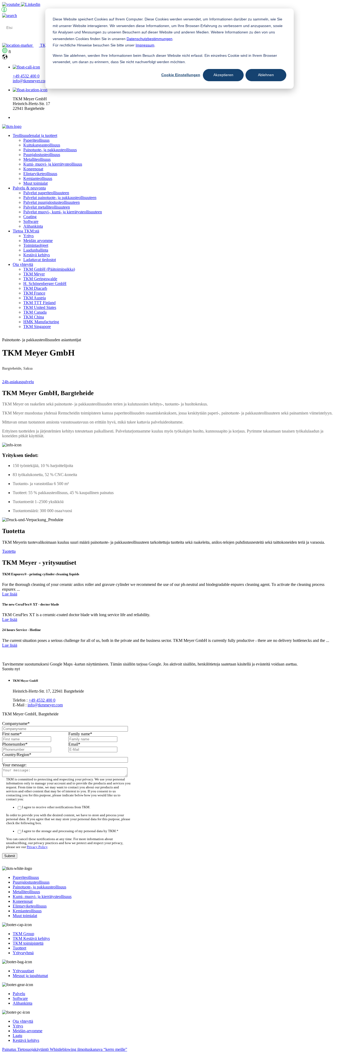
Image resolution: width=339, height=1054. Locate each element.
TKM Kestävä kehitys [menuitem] (31, 938)
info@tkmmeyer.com (30, 81)
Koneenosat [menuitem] (33, 169)
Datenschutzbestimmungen (149, 39)
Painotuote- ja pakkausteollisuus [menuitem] (50, 150)
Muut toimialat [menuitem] (35, 183)
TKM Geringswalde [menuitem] (40, 279)
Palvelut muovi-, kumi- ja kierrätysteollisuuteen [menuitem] (62, 212)
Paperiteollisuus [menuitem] (36, 140)
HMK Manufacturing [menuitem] (41, 321)
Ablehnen (266, 75)
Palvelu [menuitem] (19, 993)
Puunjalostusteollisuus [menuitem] (41, 154)
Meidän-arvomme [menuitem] (27, 1031)
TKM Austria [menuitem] (34, 298)
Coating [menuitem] (30, 216)
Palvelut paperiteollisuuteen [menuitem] (46, 193)
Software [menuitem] (30, 221)
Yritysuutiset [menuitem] (23, 971)
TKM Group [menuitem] (23, 933)
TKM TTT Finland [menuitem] (39, 302)
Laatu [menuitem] (17, 1035)
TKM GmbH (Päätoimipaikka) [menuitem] (49, 269)
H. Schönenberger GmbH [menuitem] (44, 283)
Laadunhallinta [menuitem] (35, 250)
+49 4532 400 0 (26, 76)
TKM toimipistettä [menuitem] (28, 943)
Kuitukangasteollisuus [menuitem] (41, 145)
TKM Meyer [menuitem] (34, 274)
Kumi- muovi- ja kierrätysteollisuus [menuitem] (52, 164)
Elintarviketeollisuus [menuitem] (40, 173)
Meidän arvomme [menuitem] (38, 240)
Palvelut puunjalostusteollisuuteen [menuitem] (51, 202)
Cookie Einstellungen (180, 75)
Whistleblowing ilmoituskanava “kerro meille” (88, 1049)
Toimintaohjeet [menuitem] (35, 245)
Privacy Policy (37, 847)
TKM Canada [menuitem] (35, 312)
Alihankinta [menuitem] (33, 226)
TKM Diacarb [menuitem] (35, 288)
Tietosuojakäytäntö (33, 1049)
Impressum (145, 45)
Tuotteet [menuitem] (19, 948)
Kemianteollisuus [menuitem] (37, 178)
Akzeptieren (223, 75)
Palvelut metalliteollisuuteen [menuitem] (46, 207)
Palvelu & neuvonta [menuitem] (29, 188)
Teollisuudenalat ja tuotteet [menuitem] (35, 135)
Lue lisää (9, 594)
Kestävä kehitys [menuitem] (36, 255)
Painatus (9, 1049)
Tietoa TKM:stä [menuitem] (26, 231)
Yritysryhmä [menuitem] (23, 953)
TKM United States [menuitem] (39, 307)
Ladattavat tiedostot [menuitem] (39, 259)
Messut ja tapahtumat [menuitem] (30, 975)
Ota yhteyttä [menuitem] (23, 264)
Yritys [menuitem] (28, 236)
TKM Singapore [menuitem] (37, 326)
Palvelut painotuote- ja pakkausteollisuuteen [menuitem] (59, 197)
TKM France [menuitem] (34, 293)
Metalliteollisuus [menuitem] (37, 159)
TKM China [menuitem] (33, 317)
